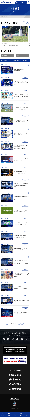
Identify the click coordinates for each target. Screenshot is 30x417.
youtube (22, 339)
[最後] (22, 323)
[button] (24, 22)
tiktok (17, 339)
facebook (4, 339)
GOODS (19, 60)
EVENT (9, 60)
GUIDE (15, 415)
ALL (2, 60)
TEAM (21, 415)
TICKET (3, 415)
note (26, 339)
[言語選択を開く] (28, 2)
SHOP (9, 415)
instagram (13, 339)
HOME (2, 16)
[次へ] (19, 323)
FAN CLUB (24, 60)
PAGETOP (14, 405)
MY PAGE (21, 2)
